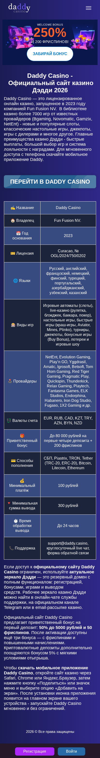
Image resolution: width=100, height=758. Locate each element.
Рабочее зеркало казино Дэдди (54, 592)
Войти (71, 751)
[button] (91, 730)
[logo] (19, 8)
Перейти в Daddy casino (50, 181)
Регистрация (34, 751)
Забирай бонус (50, 54)
